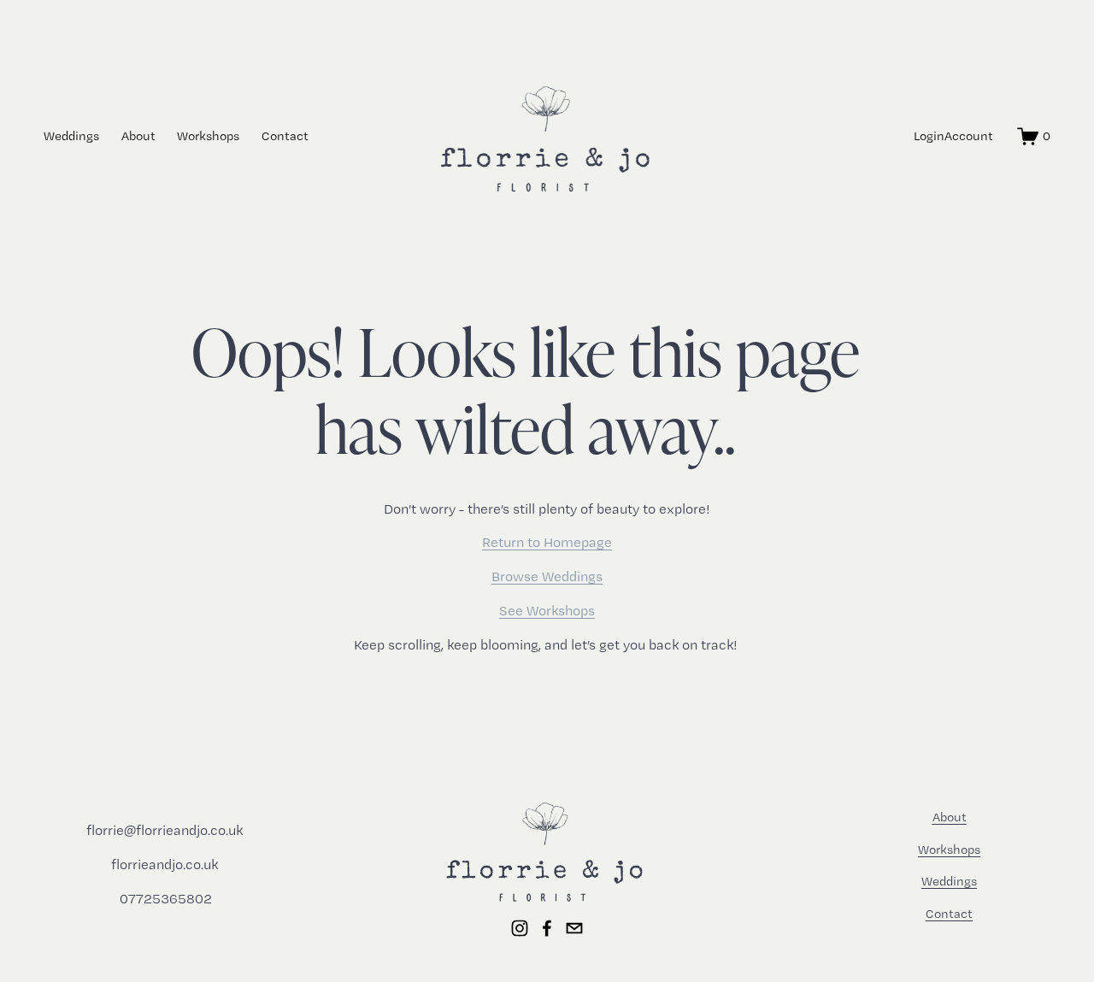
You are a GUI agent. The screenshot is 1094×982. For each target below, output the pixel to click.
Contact (285, 136)
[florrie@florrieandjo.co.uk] (574, 928)
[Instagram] (519, 928)
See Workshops (547, 610)
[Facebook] (547, 928)
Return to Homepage (547, 541)
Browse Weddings (547, 576)
